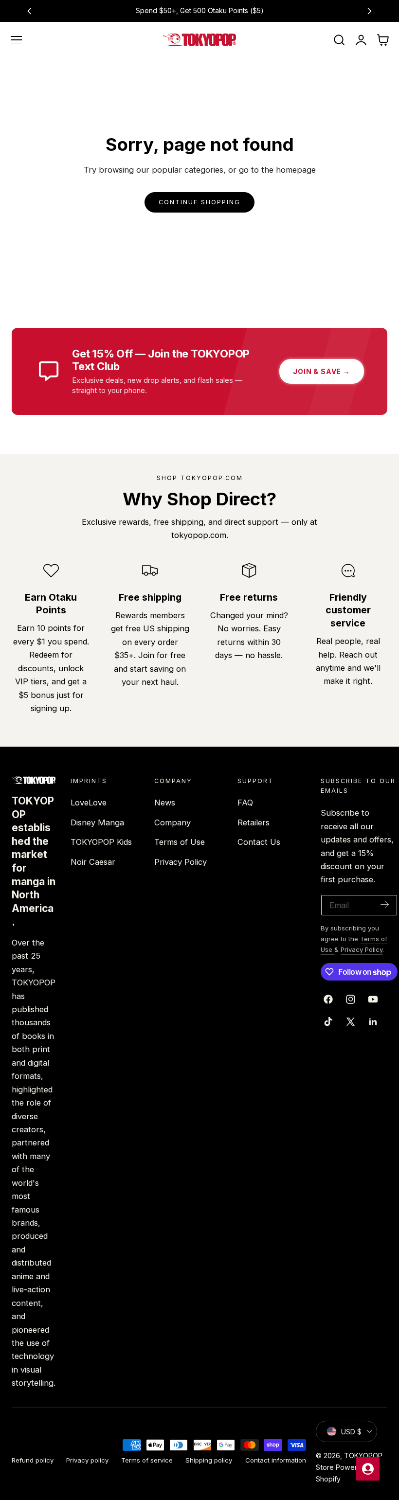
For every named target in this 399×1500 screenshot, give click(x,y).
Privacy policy (87, 1460)
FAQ (245, 802)
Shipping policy (208, 1460)
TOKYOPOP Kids (101, 842)
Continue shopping (199, 202)
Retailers (253, 822)
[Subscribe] (385, 904)
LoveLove (89, 802)
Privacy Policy (180, 862)
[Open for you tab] (368, 1469)
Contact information (275, 1460)
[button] (16, 40)
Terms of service (147, 1460)
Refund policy (33, 1460)
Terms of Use (179, 842)
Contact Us (258, 842)
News (164, 802)
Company (172, 822)
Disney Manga (97, 822)
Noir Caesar (93, 862)
